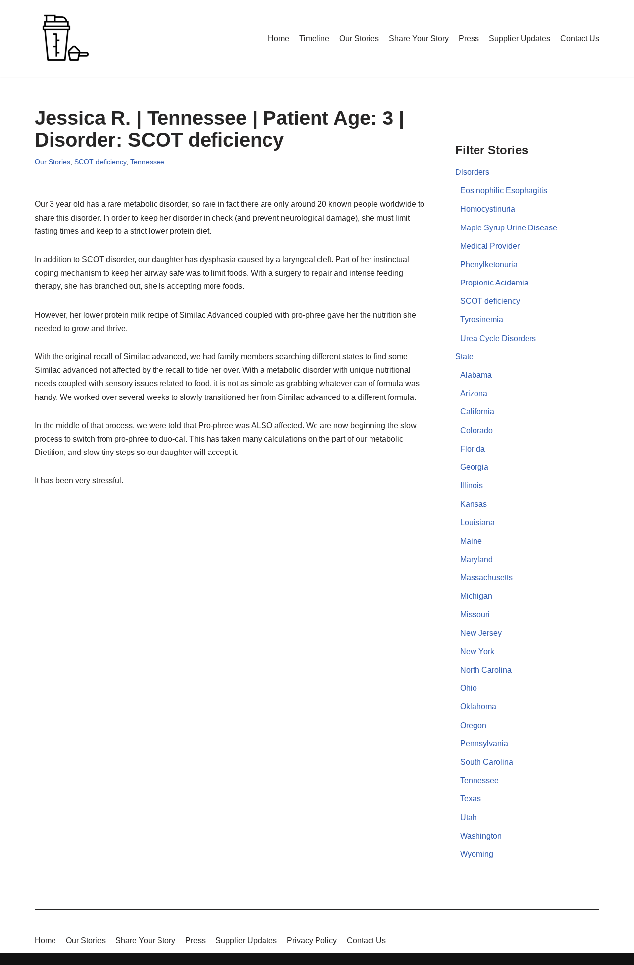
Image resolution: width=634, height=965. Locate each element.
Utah (468, 817)
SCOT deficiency (100, 162)
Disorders (472, 172)
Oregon (473, 725)
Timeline (314, 38)
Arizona (473, 393)
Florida (472, 449)
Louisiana (477, 522)
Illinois (471, 485)
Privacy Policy (312, 940)
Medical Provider (490, 246)
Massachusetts (486, 577)
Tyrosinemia (481, 319)
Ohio (468, 688)
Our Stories (359, 38)
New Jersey (481, 633)
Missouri (475, 614)
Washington (481, 836)
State (464, 356)
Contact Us (579, 38)
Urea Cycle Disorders (498, 338)
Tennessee (147, 162)
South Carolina (486, 762)
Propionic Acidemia (494, 283)
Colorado (476, 430)
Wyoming (476, 854)
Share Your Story (419, 38)
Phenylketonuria (489, 264)
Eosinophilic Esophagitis (503, 190)
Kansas (473, 504)
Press (469, 38)
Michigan (476, 596)
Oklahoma (478, 706)
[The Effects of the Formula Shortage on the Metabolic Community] (64, 38)
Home (278, 38)
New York (477, 651)
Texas (470, 799)
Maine (471, 541)
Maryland (476, 559)
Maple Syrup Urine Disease (508, 228)
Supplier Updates (519, 38)
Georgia (474, 467)
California (477, 411)
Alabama (476, 375)
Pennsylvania (484, 743)
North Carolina (486, 670)
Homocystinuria (487, 209)
